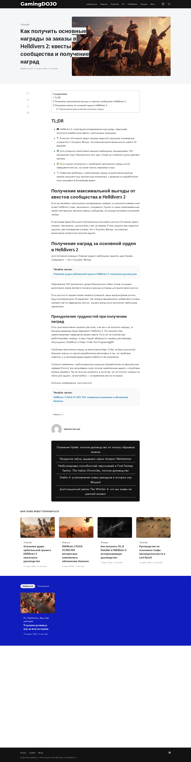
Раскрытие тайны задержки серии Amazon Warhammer (95, 459)
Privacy (23, 752)
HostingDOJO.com (70, 757)
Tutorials (24, 24)
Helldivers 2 (58, 414)
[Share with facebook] (27, 93)
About (40, 752)
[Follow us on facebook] (170, 752)
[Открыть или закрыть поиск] (169, 4)
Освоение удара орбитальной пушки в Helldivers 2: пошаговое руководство (95, 274)
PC (25, 618)
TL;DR (57, 97)
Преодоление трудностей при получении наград (82, 109)
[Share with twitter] (27, 99)
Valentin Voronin (27, 68)
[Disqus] (95, 686)
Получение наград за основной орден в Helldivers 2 (81, 105)
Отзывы (104, 542)
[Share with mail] (27, 112)
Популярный (43, 586)
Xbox (42, 618)
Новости (66, 542)
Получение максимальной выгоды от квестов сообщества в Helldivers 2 (90, 101)
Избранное (27, 586)
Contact (32, 752)
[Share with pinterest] (27, 106)
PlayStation (33, 618)
